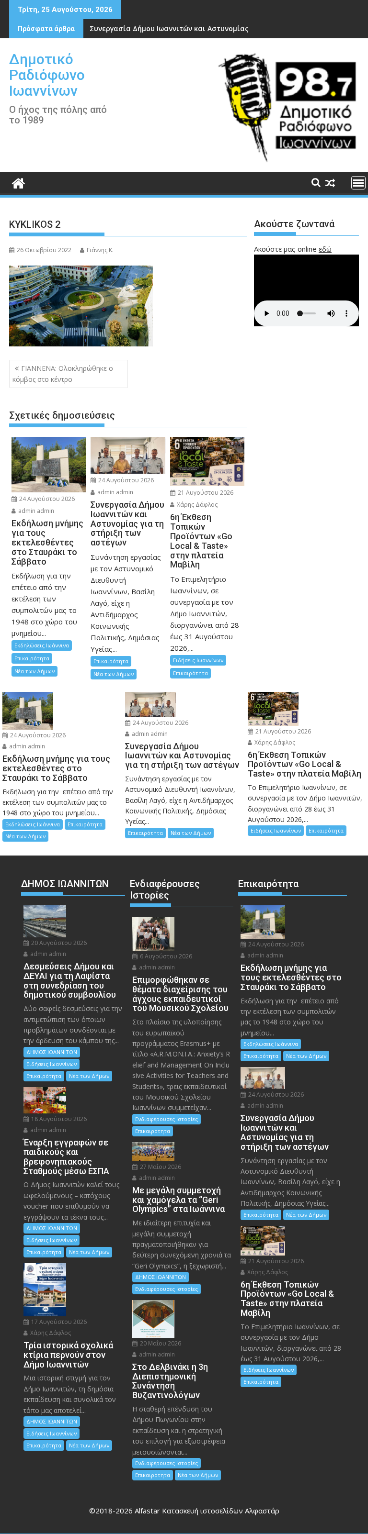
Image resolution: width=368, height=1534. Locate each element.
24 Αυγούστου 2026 (46, 499)
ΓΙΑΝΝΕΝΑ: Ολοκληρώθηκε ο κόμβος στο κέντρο (62, 373)
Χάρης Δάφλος (196, 504)
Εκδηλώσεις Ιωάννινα (41, 645)
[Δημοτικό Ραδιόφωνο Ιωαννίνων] (18, 182)
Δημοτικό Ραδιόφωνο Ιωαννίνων (47, 75)
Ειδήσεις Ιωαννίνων (198, 660)
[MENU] (358, 182)
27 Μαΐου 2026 (159, 1167)
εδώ (325, 249)
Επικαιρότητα (31, 658)
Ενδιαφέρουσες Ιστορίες (166, 1119)
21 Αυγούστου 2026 (204, 493)
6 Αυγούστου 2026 (165, 956)
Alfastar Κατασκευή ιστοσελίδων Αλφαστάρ (207, 1510)
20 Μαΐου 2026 (159, 1343)
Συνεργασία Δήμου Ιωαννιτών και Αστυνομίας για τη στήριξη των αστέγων (219, 28)
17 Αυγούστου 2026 (58, 1322)
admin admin (35, 511)
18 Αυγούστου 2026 (58, 1119)
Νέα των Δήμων (34, 671)
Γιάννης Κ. (100, 250)
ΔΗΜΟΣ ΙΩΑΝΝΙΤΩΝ (51, 1052)
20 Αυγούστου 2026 (58, 943)
